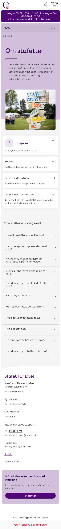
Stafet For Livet (19, 376)
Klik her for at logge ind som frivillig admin (30, 518)
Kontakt (8, 454)
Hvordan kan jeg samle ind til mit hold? (25, 284)
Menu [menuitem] (54, 2)
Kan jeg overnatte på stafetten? (24, 306)
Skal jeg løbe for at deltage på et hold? (25, 272)
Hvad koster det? (15, 328)
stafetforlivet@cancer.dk (22, 435)
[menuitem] (45, 5)
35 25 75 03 (15, 430)
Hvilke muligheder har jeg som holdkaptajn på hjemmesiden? (23, 260)
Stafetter (30, 495)
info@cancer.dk (17, 404)
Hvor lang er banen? (17, 295)
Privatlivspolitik (11, 461)
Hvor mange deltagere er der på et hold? (26, 248)
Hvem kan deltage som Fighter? (24, 235)
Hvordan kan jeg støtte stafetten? (26, 350)
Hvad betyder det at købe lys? (23, 317)
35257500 (14, 399)
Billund (8, 36)
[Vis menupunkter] (30, 28)
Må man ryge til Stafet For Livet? (25, 339)
